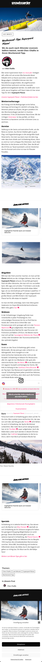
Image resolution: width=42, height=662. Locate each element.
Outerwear (12, 117)
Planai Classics (32, 537)
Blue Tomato (22, 527)
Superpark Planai (18, 413)
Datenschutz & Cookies (17, 659)
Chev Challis (7, 571)
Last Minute (7, 34)
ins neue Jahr (27, 73)
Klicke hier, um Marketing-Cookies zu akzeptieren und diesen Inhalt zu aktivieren (21, 395)
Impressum (28, 659)
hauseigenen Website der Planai (26, 335)
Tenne (26, 422)
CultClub (14, 434)
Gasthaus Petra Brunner (27, 367)
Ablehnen (21, 650)
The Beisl (12, 429)
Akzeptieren (21, 644)
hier (15, 308)
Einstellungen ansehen (21, 655)
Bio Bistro (21, 362)
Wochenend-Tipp (8, 575)
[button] (39, 622)
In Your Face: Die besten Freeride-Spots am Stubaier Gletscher (20, 221)
